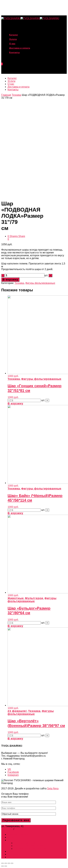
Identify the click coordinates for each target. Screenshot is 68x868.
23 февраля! (17, 711)
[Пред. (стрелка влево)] (2, 866)
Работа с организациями (28, 845)
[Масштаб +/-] (12, 863)
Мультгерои (34, 598)
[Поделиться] (5, 863)
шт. (46, 275)
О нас (11, 84)
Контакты (14, 52)
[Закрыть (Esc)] (2, 863)
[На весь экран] (9, 863)
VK (9, 769)
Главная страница (18, 834)
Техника (16, 95)
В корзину (10, 279)
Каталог (12, 78)
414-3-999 (20, 829)
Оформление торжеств (27, 843)
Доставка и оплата (18, 86)
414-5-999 (7, 829)
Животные (16, 598)
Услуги (11, 81)
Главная (6, 95)
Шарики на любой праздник (30, 848)
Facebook (13, 772)
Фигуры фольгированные (40, 283)
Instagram (13, 775)
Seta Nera (53, 788)
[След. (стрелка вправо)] (5, 866)
